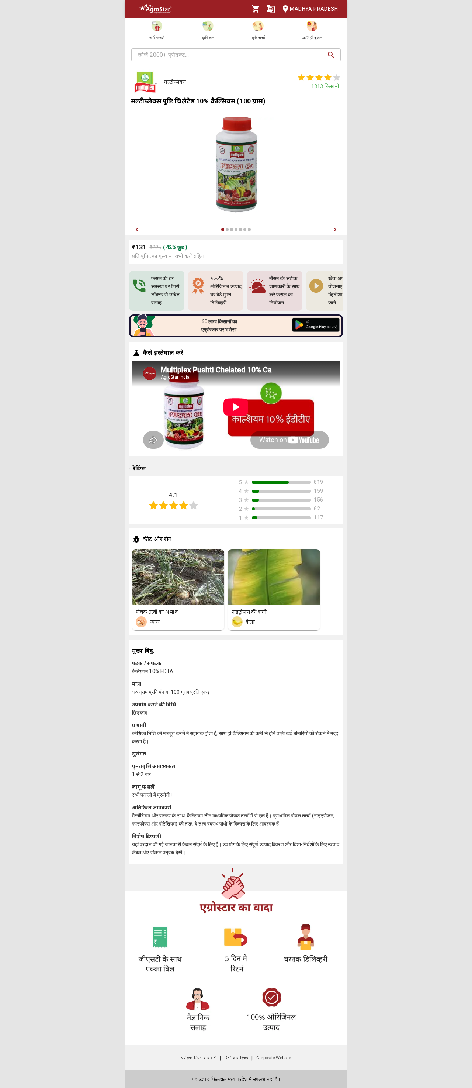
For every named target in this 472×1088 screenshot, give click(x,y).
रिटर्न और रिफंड (236, 1058)
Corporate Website (273, 1058)
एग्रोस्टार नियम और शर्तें (198, 1058)
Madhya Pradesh (314, 9)
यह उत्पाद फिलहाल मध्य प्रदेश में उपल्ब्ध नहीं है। (236, 1079)
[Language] (270, 8)
